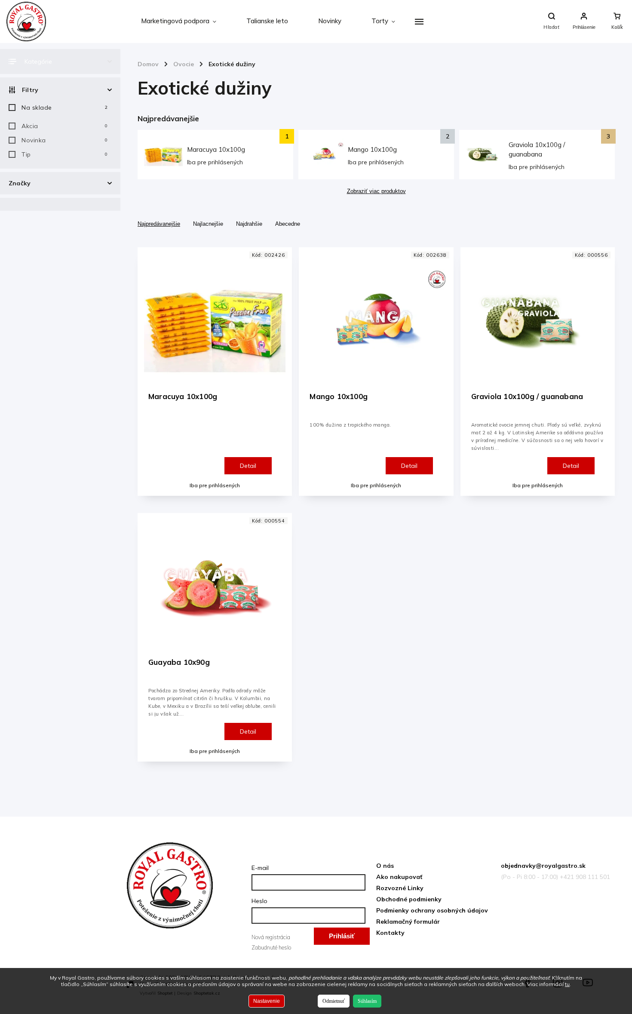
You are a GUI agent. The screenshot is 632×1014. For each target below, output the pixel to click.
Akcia (64, 126)
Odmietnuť (333, 1001)
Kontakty (390, 933)
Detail (248, 466)
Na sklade (64, 107)
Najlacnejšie (208, 224)
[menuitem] (178, 21)
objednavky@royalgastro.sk (543, 866)
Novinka (64, 140)
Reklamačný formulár (408, 921)
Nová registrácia (271, 937)
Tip (64, 154)
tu (567, 984)
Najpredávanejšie (159, 224)
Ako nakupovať (399, 877)
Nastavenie (266, 1001)
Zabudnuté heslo (271, 947)
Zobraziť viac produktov (376, 191)
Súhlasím (367, 1001)
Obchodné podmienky (409, 899)
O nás (385, 866)
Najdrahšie (249, 224)
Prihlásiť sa (342, 938)
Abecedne (287, 224)
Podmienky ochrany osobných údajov (432, 910)
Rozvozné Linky (399, 888)
